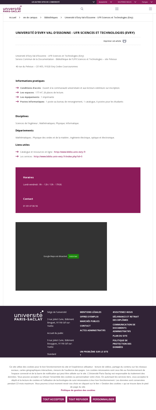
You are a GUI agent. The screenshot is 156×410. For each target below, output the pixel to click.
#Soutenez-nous (123, 312)
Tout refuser (78, 399)
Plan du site (120, 335)
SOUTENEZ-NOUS (124, 2)
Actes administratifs (92, 330)
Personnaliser (103, 399)
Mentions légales (90, 312)
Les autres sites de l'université (46, 2)
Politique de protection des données (122, 343)
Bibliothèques (51, 17)
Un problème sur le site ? (94, 353)
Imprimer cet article (112, 41)
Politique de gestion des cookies (78, 390)
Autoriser (73, 256)
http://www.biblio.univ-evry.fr (70, 151)
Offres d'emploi (89, 316)
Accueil (12, 17)
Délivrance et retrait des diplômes (126, 318)
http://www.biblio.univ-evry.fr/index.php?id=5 (58, 156)
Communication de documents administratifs (124, 328)
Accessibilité (103, 2)
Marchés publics (89, 321)
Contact (85, 325)
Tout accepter (53, 399)
